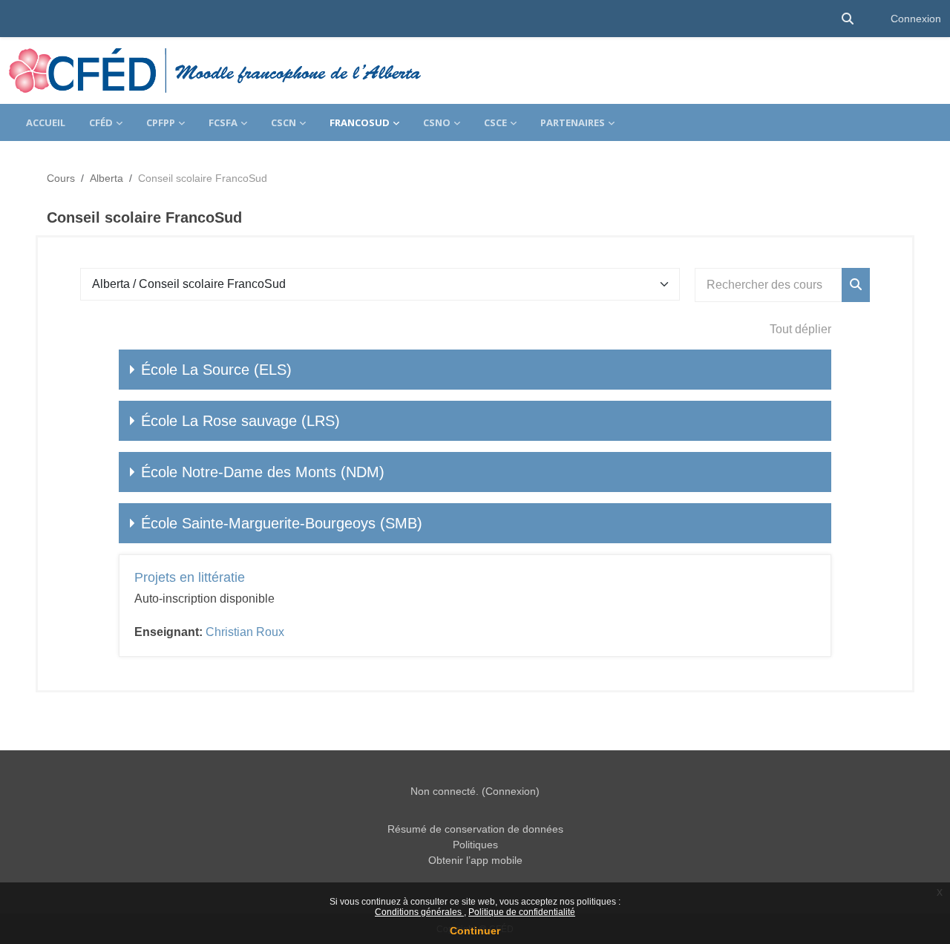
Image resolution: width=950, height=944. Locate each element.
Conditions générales (419, 912)
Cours (61, 178)
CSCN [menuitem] (283, 122)
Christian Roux (245, 632)
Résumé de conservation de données (475, 829)
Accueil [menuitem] (45, 122)
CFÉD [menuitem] (101, 122)
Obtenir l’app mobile (475, 860)
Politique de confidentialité (521, 912)
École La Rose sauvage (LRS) (240, 421)
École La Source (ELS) (216, 369)
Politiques (475, 844)
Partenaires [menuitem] (572, 122)
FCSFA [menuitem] (223, 122)
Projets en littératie (189, 577)
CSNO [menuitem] (437, 122)
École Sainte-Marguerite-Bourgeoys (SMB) (281, 523)
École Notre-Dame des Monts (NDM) (262, 472)
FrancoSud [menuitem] (360, 122)
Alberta (106, 178)
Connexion (916, 18)
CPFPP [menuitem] (160, 122)
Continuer (475, 931)
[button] (847, 18)
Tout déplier (800, 329)
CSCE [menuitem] (495, 122)
